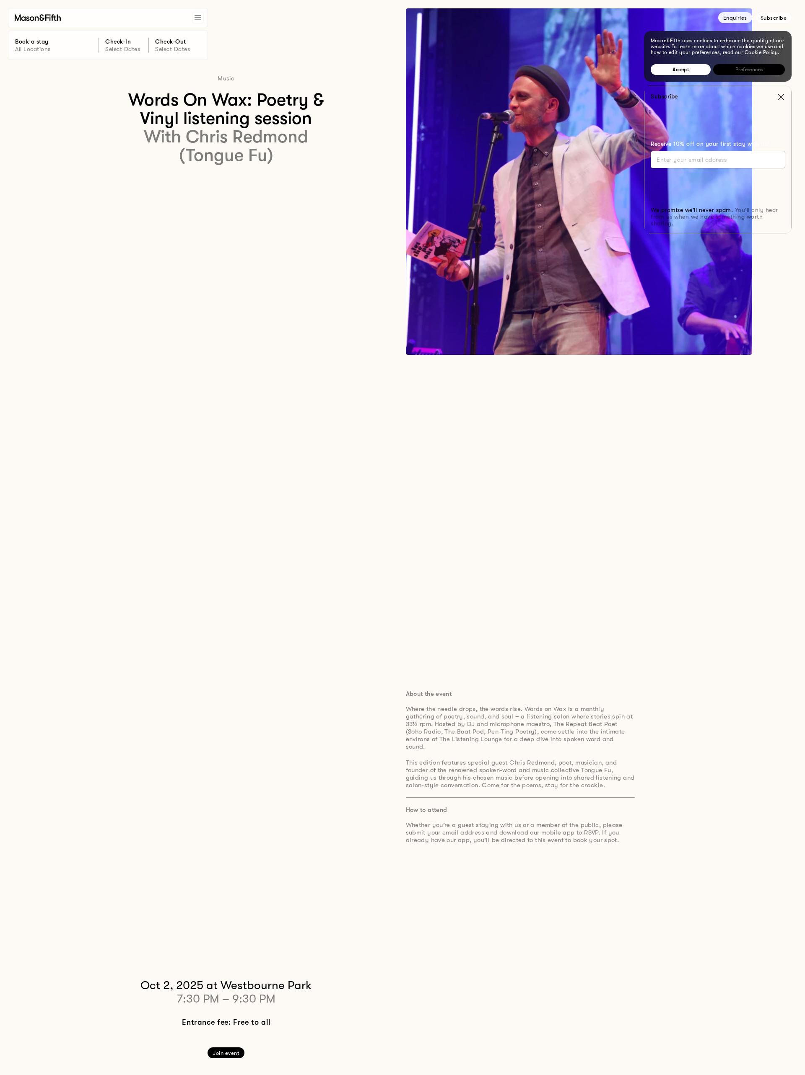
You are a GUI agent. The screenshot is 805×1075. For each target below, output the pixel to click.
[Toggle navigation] (197, 17)
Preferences (749, 69)
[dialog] (718, 56)
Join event (226, 1053)
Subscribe (774, 18)
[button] (780, 97)
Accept (681, 69)
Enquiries (735, 18)
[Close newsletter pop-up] (780, 97)
